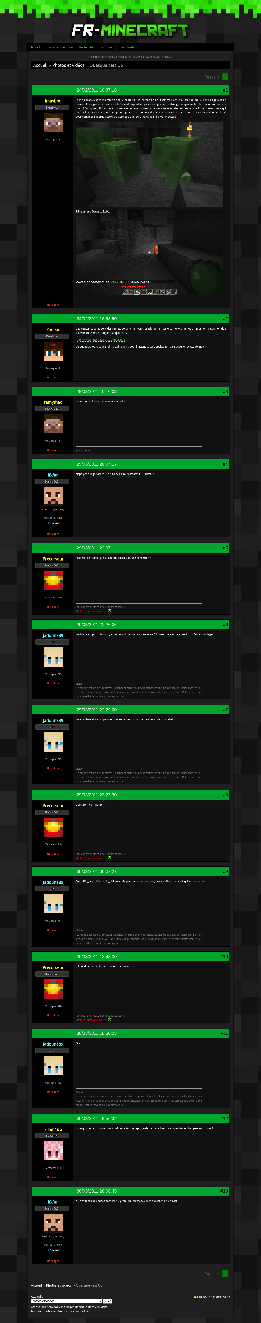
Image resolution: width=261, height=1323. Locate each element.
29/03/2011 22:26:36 (97, 624)
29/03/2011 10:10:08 (97, 391)
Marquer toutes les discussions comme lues (60, 1311)
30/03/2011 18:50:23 (97, 1033)
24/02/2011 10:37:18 (97, 89)
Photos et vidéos (68, 65)
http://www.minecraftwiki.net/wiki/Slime (100, 339)
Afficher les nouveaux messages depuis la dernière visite (69, 1307)
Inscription (106, 47)
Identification (128, 47)
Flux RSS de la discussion (213, 1297)
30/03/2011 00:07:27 (97, 871)
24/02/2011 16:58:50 (97, 318)
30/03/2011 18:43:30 (97, 956)
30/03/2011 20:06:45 (97, 1191)
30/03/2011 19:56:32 (97, 1118)
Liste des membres (60, 47)
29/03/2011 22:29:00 (97, 709)
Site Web (55, 523)
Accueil (35, 47)
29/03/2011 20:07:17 (97, 464)
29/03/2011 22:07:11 (96, 547)
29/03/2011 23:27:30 (97, 794)
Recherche (86, 47)
